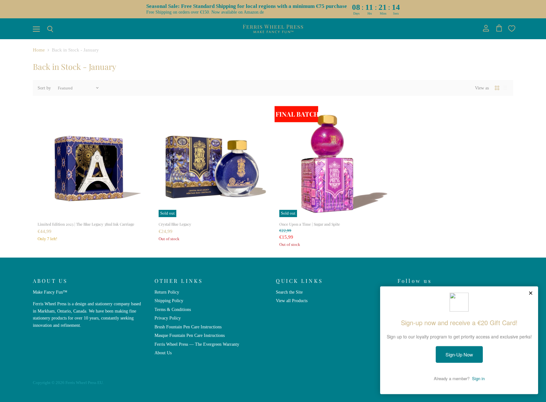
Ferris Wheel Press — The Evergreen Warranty (197, 344)
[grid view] (497, 88)
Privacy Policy (168, 317)
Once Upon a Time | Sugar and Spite (309, 224)
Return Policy (167, 292)
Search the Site (289, 292)
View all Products (291, 300)
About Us (163, 352)
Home (39, 49)
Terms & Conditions (173, 309)
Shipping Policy (169, 300)
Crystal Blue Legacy (175, 224)
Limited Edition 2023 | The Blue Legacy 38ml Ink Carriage (86, 224)
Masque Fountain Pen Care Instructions (190, 335)
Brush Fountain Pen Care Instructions (188, 326)
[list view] (505, 88)
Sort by (44, 87)
